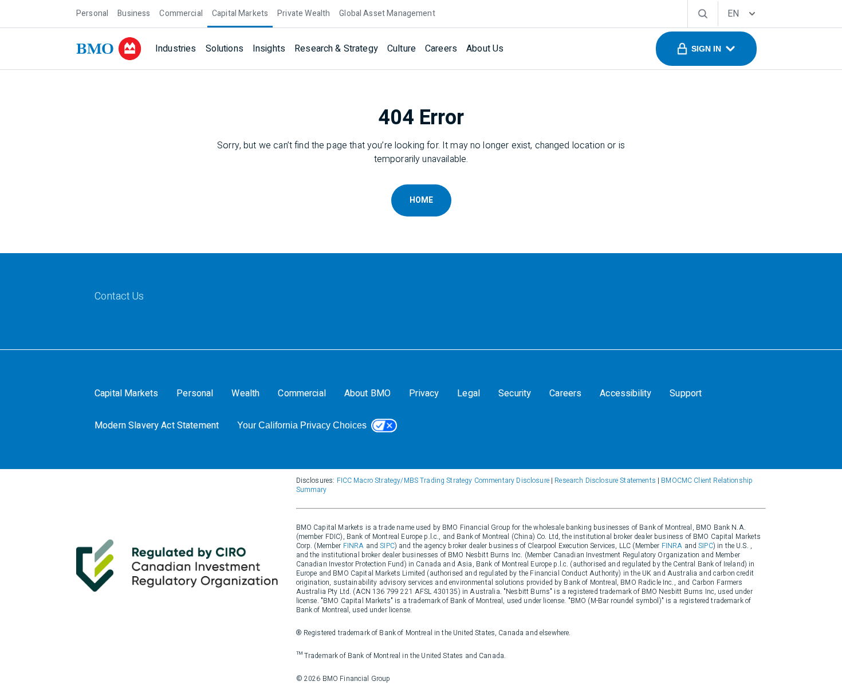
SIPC (387, 546)
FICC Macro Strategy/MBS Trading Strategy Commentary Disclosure (443, 480)
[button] (706, 48)
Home (421, 200)
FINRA (353, 546)
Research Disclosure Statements (605, 480)
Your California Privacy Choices (302, 425)
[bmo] (108, 48)
